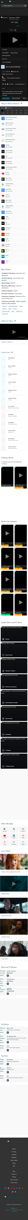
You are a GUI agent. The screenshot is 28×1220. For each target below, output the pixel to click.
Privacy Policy (14, 1182)
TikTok (4, 844)
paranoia (4, 308)
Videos (14, 1163)
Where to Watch (10, 103)
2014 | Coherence (19, 485)
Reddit (8, 84)
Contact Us (14, 1174)
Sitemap (14, 1177)
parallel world (19, 311)
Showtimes (14, 1157)
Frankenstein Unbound (21, 589)
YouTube (4, 837)
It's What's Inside (6, 566)
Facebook (3, 84)
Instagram (23, 831)
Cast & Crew (5, 352)
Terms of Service (14, 1179)
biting (13, 311)
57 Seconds (18, 612)
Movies (14, 1149)
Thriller (3, 74)
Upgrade (4, 612)
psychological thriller (13, 306)
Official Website (11, 303)
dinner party (4, 313)
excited (9, 308)
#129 (12, 22)
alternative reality (6, 311)
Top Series (4, 1056)
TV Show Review (10, 991)
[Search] (25, 5)
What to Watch (14, 1160)
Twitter (18, 301)
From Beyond (19, 543)
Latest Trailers (5, 851)
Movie (18, 25)
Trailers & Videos (7, 321)
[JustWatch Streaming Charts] (10, 22)
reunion (15, 308)
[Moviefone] (14, 2)
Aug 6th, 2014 (16, 71)
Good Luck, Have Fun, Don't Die (7, 589)
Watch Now (5, 275)
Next (3, 543)
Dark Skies (18, 566)
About (14, 1171)
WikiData (4, 303)
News (14, 1166)
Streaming (14, 1154)
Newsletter (14, 844)
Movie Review (10, 973)
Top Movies (5, 1024)
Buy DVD (4, 280)
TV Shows (14, 1151)
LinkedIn (13, 837)
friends (21, 306)
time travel (4, 306)
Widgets (23, 844)
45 (17, 22)
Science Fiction (9, 74)
